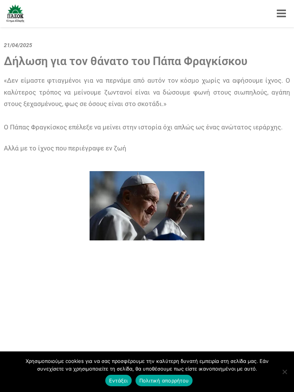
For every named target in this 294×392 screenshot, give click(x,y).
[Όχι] (284, 372)
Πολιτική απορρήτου (164, 380)
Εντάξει (118, 380)
